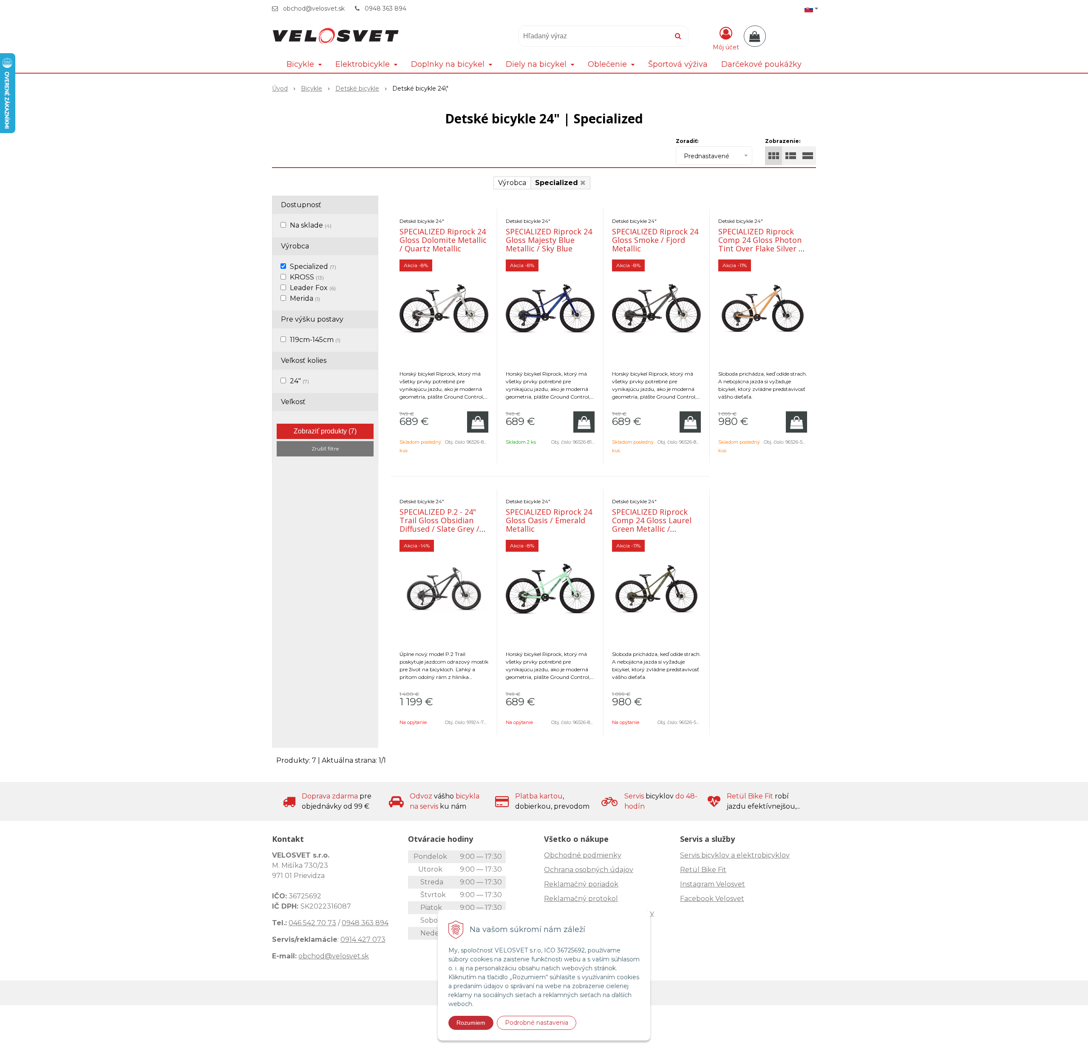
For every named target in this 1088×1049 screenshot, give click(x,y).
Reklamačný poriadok (581, 884)
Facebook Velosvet (712, 899)
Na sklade (311, 225)
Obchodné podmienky (582, 855)
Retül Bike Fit (703, 870)
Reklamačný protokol (581, 899)
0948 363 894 (385, 8)
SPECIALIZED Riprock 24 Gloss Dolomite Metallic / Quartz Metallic (443, 240)
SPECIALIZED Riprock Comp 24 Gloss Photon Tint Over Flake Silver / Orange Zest (760, 244)
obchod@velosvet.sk (314, 8)
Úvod (280, 88)
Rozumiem (470, 1022)
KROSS (307, 277)
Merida (305, 298)
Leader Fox (313, 288)
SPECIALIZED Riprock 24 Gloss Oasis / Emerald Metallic (549, 520)
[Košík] (755, 36)
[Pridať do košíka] (477, 422)
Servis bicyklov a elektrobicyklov (735, 855)
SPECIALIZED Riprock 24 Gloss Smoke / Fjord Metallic (655, 240)
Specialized (313, 266)
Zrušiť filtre (325, 448)
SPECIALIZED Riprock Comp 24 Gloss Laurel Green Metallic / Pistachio (651, 524)
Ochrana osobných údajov (588, 870)
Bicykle (311, 88)
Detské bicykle (357, 88)
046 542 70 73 (312, 923)
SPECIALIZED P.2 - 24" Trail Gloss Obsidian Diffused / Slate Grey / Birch (439, 524)
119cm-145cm (315, 340)
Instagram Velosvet (712, 884)
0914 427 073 (362, 939)
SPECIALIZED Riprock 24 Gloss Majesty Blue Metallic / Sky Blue (549, 240)
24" (299, 381)
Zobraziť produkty (325, 431)
